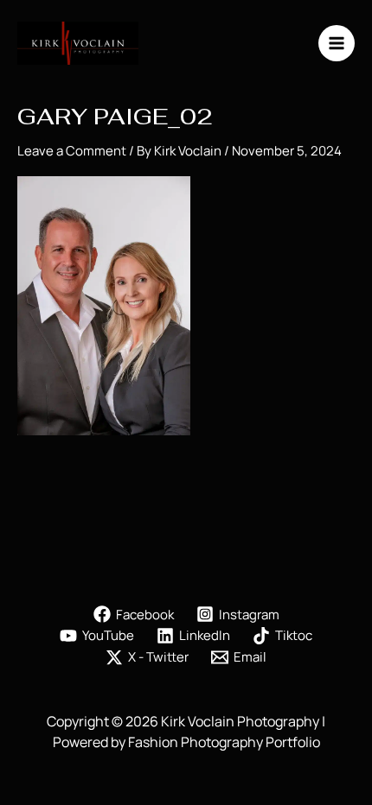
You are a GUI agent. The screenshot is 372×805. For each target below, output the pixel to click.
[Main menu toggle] (337, 43)
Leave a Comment (71, 151)
